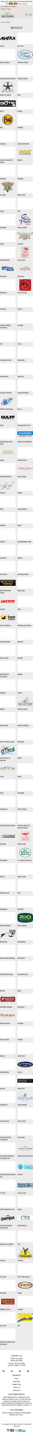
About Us (16, 1387)
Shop (16, 1378)
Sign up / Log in (6, 9)
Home (2, 22)
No (15, 3)
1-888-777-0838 (9, 6)
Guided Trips (16, 1384)
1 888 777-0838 (19, 1365)
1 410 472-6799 (19, 1363)
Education (16, 1381)
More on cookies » (22, 3)
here (29, 1405)
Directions (16, 1390)
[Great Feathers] (7, 15)
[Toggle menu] (30, 15)
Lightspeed (16, 1426)
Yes (11, 3)
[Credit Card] (16, 1430)
